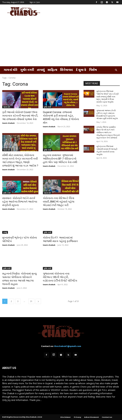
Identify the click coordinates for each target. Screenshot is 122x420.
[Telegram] (107, 2)
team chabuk (8, 123)
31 (31, 301)
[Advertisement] (61, 42)
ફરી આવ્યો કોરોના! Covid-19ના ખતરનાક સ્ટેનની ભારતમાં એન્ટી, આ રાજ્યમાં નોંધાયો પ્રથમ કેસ (20, 115)
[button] (116, 70)
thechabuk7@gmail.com (67, 346)
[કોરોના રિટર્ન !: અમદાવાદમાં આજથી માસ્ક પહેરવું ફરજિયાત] (61, 225)
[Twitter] (112, 2)
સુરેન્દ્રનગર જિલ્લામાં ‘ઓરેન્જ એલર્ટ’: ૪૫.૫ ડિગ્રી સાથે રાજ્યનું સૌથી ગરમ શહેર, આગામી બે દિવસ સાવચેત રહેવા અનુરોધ (107, 96)
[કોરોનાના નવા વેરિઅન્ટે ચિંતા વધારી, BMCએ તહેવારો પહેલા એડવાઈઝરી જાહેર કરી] (61, 185)
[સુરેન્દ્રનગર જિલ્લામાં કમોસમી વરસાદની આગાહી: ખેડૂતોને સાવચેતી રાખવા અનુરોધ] (89, 149)
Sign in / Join (35, 2)
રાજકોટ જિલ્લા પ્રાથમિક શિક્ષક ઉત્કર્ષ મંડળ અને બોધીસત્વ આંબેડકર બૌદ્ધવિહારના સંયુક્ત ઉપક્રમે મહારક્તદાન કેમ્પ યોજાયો (108, 132)
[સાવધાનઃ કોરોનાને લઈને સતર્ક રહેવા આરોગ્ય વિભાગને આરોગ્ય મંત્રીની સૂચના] (20, 185)
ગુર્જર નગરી (27, 70)
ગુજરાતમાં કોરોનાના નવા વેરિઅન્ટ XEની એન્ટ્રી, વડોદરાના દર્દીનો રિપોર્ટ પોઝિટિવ (60, 277)
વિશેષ (93, 70)
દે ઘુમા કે (81, 70)
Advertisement (91, 417)
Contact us (107, 417)
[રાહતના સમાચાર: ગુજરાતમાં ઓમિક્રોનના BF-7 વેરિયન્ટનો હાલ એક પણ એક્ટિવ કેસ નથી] (61, 142)
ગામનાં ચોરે (10, 70)
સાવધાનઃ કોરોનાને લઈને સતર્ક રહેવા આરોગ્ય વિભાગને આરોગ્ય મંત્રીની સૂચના (19, 201)
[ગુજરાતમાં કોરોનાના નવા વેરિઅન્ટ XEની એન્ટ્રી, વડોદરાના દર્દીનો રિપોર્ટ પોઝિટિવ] (61, 261)
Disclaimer (65, 417)
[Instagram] (101, 2)
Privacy (77, 417)
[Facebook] (96, 2)
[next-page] (38, 301)
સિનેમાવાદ (66, 70)
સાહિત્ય (52, 70)
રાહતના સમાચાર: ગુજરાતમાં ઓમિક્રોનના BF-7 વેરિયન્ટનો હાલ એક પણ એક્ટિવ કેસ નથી (60, 158)
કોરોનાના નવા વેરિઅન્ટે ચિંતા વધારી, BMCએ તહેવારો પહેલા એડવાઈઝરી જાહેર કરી (58, 201)
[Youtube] (117, 2)
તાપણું (41, 70)
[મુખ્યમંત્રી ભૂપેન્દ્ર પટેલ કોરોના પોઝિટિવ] (20, 225)
